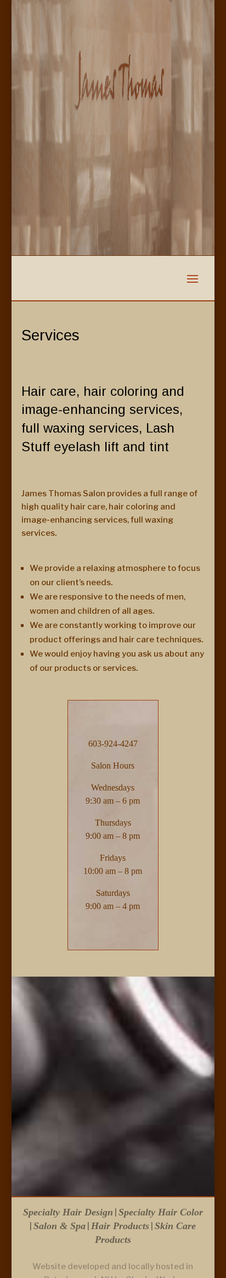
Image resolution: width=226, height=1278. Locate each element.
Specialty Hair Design (68, 1212)
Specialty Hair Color (160, 1212)
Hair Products (120, 1225)
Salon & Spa (59, 1225)
